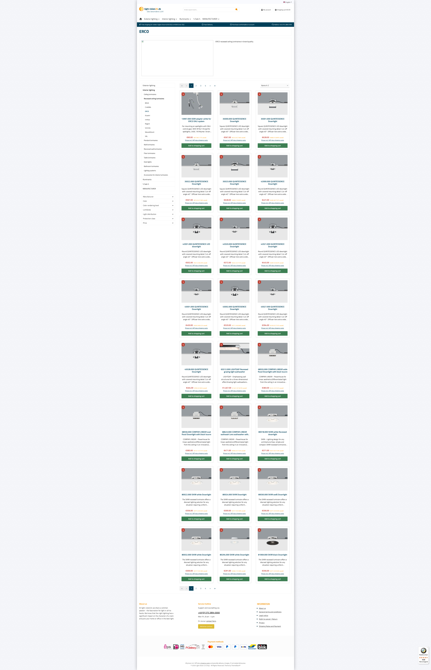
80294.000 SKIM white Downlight (234, 555)
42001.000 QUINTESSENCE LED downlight (196, 245)
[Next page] (210, 85)
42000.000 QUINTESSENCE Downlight (272, 182)
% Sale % (146, 184)
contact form (211, 621)
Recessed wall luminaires (153, 149)
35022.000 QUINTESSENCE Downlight (196, 182)
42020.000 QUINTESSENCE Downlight (234, 245)
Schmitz (147, 128)
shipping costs (205, 663)
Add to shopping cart (196, 145)
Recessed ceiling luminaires (154, 98)
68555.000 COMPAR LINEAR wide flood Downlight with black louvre (272, 370)
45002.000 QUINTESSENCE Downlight (234, 307)
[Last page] (215, 85)
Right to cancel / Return (268, 619)
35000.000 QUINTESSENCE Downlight (234, 120)
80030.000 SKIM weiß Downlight (272, 494)
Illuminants (147, 179)
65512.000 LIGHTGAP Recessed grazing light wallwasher (234, 370)
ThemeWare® (235, 665)
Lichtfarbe (147, 209)
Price (145, 223)
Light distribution (149, 214)
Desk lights (148, 162)
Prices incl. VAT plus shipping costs (196, 140)
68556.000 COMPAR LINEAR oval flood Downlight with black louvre (196, 433)
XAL (146, 136)
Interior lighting (149, 90)
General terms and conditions (270, 612)
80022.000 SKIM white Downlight (196, 494)
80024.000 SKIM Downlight (234, 494)
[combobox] (208, 9)
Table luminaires (149, 157)
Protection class (149, 218)
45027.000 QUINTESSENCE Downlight (272, 307)
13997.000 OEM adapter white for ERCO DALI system (196, 120)
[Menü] (427, 648)
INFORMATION (263, 603)
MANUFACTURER (149, 188)
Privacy (262, 622)
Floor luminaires (149, 153)
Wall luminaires (149, 144)
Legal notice (263, 615)
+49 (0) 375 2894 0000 (209, 612)
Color (145, 201)
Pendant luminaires (151, 140)
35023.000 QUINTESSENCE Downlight (234, 182)
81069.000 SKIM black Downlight (272, 555)
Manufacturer (148, 196)
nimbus (147, 119)
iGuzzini (147, 115)
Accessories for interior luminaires (156, 175)
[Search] (236, 9)
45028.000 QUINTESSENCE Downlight (196, 370)
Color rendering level (151, 205)
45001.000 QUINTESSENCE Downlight (196, 307)
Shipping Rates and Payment (270, 626)
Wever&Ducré (149, 132)
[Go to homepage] (151, 9)
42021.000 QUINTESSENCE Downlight (272, 245)
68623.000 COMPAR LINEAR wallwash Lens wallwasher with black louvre (234, 433)
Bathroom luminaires (151, 166)
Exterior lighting (149, 85)
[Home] (140, 19)
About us (262, 608)
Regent (147, 124)
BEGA (147, 103)
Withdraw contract (206, 626)
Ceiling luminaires (150, 94)
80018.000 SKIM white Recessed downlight (272, 433)
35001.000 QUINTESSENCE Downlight (272, 120)
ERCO (147, 111)
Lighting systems (150, 170)
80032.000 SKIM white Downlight (196, 555)
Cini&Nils (148, 107)
